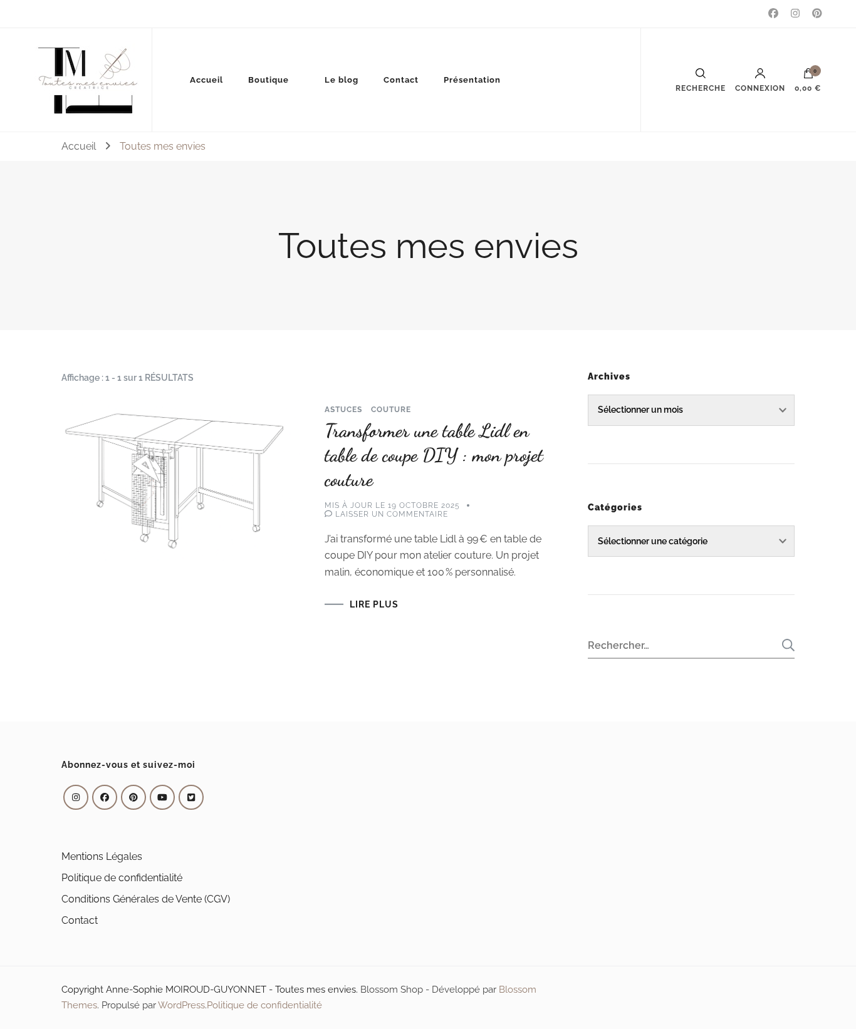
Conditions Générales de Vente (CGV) (145, 899)
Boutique (268, 80)
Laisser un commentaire (391, 514)
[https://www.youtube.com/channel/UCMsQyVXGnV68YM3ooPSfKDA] (162, 797)
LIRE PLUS (374, 604)
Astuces (343, 409)
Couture (391, 409)
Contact (401, 80)
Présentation (472, 80)
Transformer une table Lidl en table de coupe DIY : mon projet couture (434, 454)
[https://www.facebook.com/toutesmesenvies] (104, 797)
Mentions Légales (101, 856)
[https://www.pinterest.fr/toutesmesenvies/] (133, 797)
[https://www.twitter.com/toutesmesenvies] (191, 797)
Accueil (206, 80)
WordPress (181, 1005)
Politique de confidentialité (121, 878)
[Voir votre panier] (808, 76)
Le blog (341, 80)
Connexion (760, 88)
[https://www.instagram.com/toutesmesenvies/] (75, 797)
